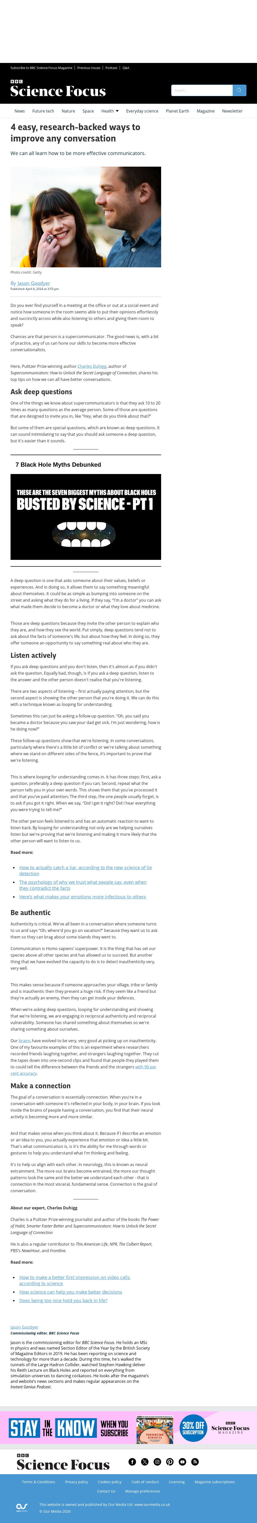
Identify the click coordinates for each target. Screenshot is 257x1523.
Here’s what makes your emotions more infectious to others (82, 897)
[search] (239, 90)
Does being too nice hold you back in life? (63, 1300)
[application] (86, 511)
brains (25, 1040)
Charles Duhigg (92, 366)
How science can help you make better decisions (70, 1292)
